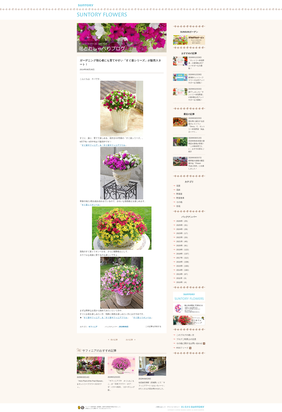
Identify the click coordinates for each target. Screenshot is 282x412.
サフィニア (93, 327)
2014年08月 (123, 327)
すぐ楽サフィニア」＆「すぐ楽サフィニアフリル (103, 145)
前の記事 (114, 340)
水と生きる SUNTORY (192, 407)
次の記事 (129, 340)
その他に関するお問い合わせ (189, 343)
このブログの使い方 (185, 335)
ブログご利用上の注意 (186, 339)
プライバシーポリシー (173, 407)
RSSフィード (182, 348)
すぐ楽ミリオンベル (91, 205)
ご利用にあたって (160, 407)
